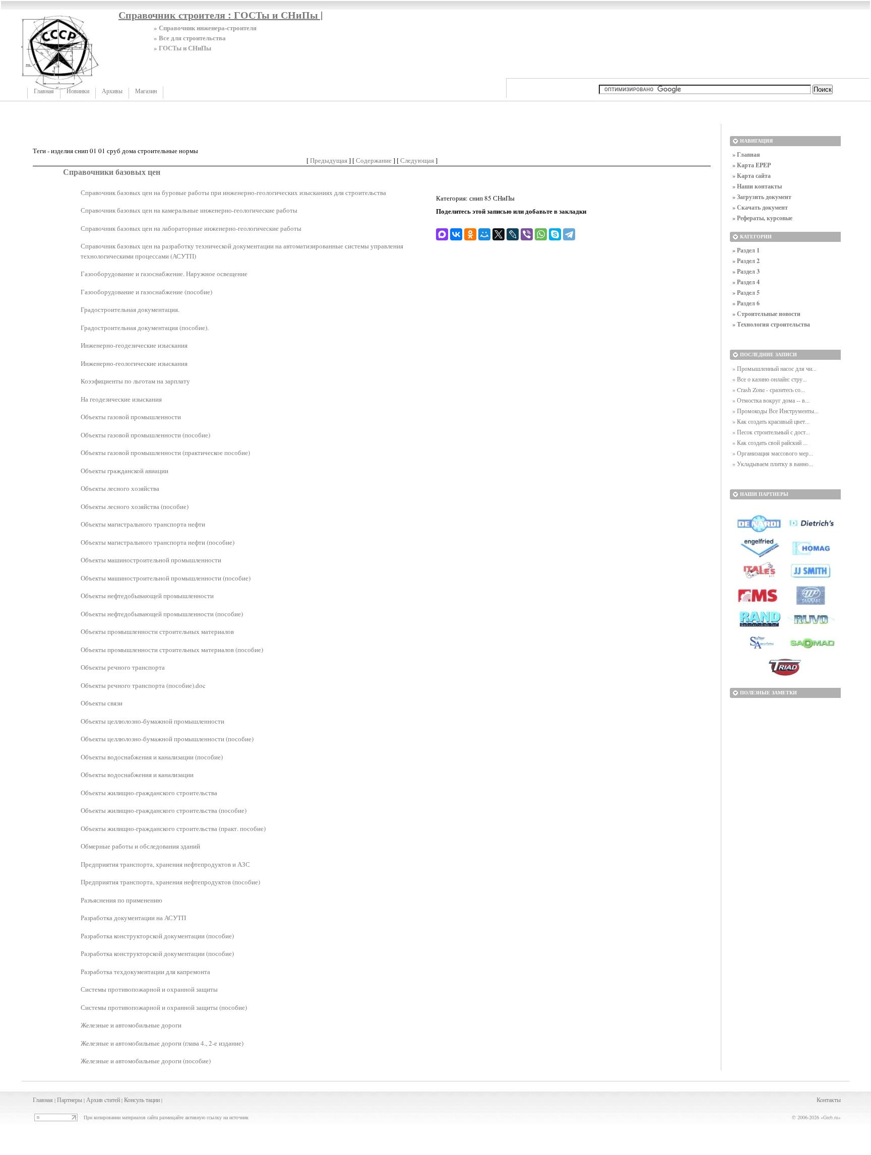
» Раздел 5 (746, 292)
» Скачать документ (760, 207)
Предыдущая (328, 160)
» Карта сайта (751, 175)
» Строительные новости (766, 313)
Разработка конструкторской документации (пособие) (157, 935)
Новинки (78, 91)
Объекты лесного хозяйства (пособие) (135, 506)
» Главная (746, 154)
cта (108, 1100)
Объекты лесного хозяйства (120, 488)
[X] (498, 234)
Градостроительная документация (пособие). (145, 327)
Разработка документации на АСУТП (133, 917)
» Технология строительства (771, 324)
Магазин (146, 91)
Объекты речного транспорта (123, 667)
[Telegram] (569, 234)
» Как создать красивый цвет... (771, 421)
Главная (44, 91)
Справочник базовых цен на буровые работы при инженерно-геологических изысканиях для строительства (233, 192)
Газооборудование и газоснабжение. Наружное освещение (164, 273)
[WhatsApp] (541, 234)
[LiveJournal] (513, 234)
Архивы (112, 91)
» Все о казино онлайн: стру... (769, 379)
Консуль (134, 1100)
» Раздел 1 (746, 250)
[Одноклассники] (470, 234)
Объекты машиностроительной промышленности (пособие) (166, 578)
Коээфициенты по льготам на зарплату (135, 381)
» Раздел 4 (746, 282)
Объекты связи (101, 703)
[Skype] (555, 234)
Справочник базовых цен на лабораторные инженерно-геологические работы (191, 228)
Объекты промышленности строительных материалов (157, 631)
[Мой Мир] (484, 234)
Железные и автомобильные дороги (131, 1025)
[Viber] (527, 234)
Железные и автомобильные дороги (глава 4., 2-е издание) (162, 1043)
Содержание (374, 160)
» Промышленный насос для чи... (774, 368)
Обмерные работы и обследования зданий (140, 846)
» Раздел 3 (746, 271)
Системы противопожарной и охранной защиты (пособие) (164, 1007)
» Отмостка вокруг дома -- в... (771, 400)
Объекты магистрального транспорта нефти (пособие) (157, 542)
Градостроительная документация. (130, 309)
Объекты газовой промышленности (131, 416)
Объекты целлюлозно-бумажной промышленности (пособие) (167, 738)
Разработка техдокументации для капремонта (145, 971)
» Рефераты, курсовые (762, 218)
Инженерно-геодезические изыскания (134, 345)
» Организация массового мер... (772, 453)
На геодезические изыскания (121, 399)
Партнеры (69, 1100)
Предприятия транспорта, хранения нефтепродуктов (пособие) (170, 881)
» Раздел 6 (746, 303)
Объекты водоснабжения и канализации (137, 774)
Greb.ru (830, 1117)
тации (153, 1100)
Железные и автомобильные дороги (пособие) (146, 1060)
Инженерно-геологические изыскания (134, 363)
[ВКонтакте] (456, 234)
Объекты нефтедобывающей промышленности (147, 595)
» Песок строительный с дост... (771, 432)
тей (116, 1100)
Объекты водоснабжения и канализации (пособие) (152, 756)
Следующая (417, 160)
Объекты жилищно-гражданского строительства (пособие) (163, 810)
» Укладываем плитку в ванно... (772, 464)
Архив (94, 1100)
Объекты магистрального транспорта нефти (143, 524)
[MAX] (442, 234)
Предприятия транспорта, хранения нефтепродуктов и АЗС (165, 864)
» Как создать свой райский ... (769, 442)
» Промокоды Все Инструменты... (775, 411)
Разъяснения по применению (121, 900)
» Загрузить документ (761, 196)
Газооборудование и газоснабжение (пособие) (146, 291)
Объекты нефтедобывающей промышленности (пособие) (162, 613)
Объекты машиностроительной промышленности (151, 559)
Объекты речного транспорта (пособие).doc (143, 685)
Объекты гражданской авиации (124, 470)
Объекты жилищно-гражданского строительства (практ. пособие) (173, 828)
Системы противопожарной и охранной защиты (149, 989)
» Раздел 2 (746, 260)
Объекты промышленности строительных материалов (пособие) (172, 649)
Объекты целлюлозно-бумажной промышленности (152, 721)
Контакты (829, 1100)
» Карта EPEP (751, 165)
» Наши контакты (757, 186)
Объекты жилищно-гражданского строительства (149, 792)
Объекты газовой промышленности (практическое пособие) (165, 452)
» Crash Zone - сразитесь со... (768, 390)
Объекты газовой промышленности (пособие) (145, 434)
